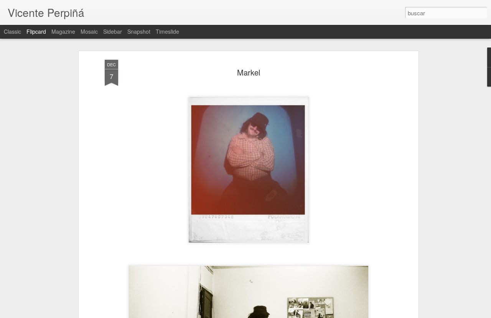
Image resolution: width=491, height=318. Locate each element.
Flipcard (36, 31)
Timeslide (167, 31)
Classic (12, 31)
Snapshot (138, 31)
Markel (248, 72)
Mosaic (89, 31)
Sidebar (112, 31)
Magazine (63, 31)
